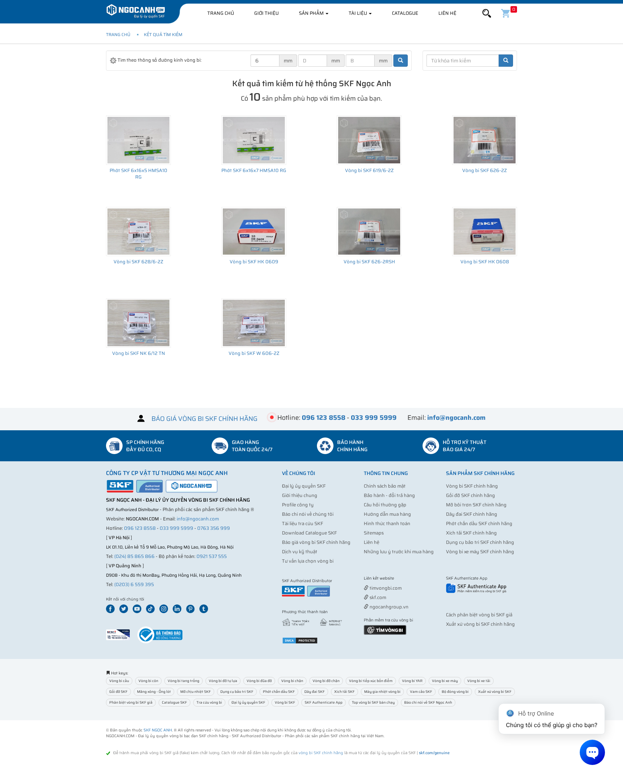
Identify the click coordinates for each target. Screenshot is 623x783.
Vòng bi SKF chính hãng (472, 486)
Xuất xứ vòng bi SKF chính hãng (480, 624)
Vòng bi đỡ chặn (326, 680)
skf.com (377, 597)
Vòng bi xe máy (445, 680)
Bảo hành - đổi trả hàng (389, 495)
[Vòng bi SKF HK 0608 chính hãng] (484, 231)
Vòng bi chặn (292, 680)
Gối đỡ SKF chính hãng (470, 495)
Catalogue (405, 13)
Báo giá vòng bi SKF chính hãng (316, 542)
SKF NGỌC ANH (157, 730)
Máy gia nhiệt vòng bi (382, 691)
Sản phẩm (312, 13)
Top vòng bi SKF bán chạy (373, 702)
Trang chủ (220, 13)
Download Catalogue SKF (309, 533)
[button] (486, 13)
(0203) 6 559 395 (134, 584)
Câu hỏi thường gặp (385, 505)
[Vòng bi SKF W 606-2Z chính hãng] (253, 322)
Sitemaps (374, 533)
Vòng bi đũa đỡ (259, 680)
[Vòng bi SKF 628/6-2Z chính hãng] (138, 231)
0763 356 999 (213, 528)
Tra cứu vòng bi (209, 702)
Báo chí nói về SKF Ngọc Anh (428, 702)
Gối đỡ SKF (118, 691)
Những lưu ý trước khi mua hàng (399, 551)
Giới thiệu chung (299, 495)
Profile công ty (298, 505)
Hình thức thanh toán (387, 523)
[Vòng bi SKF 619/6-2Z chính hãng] (369, 139)
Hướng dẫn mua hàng (387, 514)
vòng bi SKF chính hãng (321, 753)
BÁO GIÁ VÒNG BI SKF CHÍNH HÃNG (204, 418)
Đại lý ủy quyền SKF (304, 486)
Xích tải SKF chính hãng (471, 533)
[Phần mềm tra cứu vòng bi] (385, 629)
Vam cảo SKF (421, 691)
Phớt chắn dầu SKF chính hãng (479, 523)
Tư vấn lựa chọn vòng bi (307, 561)
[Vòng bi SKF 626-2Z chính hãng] (484, 139)
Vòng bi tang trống (183, 680)
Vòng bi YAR (412, 680)
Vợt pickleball (404, 578)
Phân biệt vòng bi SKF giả (131, 702)
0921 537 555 (211, 556)
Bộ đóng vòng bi (455, 691)
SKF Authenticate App (324, 702)
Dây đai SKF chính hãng (471, 514)
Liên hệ (447, 13)
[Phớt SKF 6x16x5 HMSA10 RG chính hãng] (138, 139)
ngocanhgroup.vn (388, 607)
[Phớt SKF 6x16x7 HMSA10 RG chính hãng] (253, 139)
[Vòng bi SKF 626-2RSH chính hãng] (369, 231)
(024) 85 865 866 (134, 556)
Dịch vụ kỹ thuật (299, 551)
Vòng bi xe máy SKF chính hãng (480, 551)
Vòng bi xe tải (478, 680)
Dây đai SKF (314, 691)
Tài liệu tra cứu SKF (302, 523)
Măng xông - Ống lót (154, 691)
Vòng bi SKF (285, 702)
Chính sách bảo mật (385, 486)
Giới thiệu (266, 13)
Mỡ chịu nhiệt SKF (195, 691)
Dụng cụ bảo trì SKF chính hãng (480, 542)
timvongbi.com (385, 588)
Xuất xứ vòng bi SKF (495, 691)
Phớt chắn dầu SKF (279, 691)
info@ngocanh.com (198, 519)
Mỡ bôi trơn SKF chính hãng (476, 505)
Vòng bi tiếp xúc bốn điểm (371, 680)
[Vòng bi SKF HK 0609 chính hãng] (253, 231)
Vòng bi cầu (119, 680)
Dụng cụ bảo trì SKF (236, 691)
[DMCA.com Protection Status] (300, 640)
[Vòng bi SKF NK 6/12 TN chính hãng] (138, 322)
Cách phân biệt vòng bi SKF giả (479, 615)
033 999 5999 (176, 528)
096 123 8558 (140, 528)
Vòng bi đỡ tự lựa (223, 680)
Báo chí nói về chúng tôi (307, 514)
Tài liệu (358, 13)
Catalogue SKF (174, 702)
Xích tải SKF (344, 691)
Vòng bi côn (148, 680)
